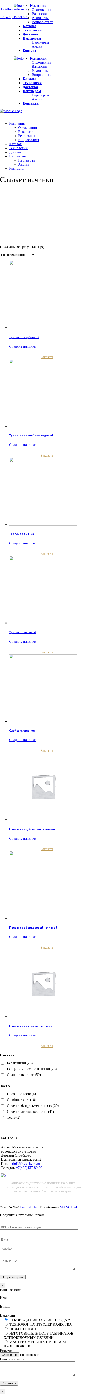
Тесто (13, 1117)
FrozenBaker (29, 1207)
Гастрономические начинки (32, 1069)
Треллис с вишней (22, 534)
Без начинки (20, 1063)
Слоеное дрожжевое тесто (30, 1111)
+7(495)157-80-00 (29, 1168)
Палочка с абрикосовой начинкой (33, 927)
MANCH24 (68, 1207)
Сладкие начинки (22, 346)
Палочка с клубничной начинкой (32, 829)
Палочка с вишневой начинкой (30, 1026)
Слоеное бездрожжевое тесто (33, 1106)
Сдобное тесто (21, 1100)
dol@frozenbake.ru (14, 9)
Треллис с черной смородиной (31, 435)
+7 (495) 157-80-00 (14, 17)
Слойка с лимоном (22, 730)
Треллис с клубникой (24, 337)
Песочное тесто (21, 1094)
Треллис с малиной (22, 632)
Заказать (47, 357)
